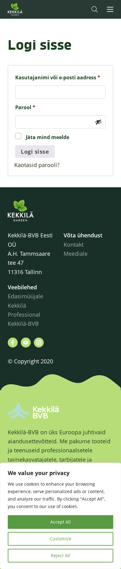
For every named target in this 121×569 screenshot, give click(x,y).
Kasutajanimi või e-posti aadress (60, 77)
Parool (34, 107)
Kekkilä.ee (27, 9)
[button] (94, 9)
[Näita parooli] (98, 122)
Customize (60, 539)
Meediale (75, 253)
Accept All (60, 522)
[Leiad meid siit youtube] (26, 342)
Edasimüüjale (25, 296)
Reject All (60, 555)
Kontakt (73, 244)
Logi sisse (35, 151)
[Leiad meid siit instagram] (39, 342)
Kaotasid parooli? (37, 165)
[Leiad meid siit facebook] (13, 342)
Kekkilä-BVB (23, 323)
